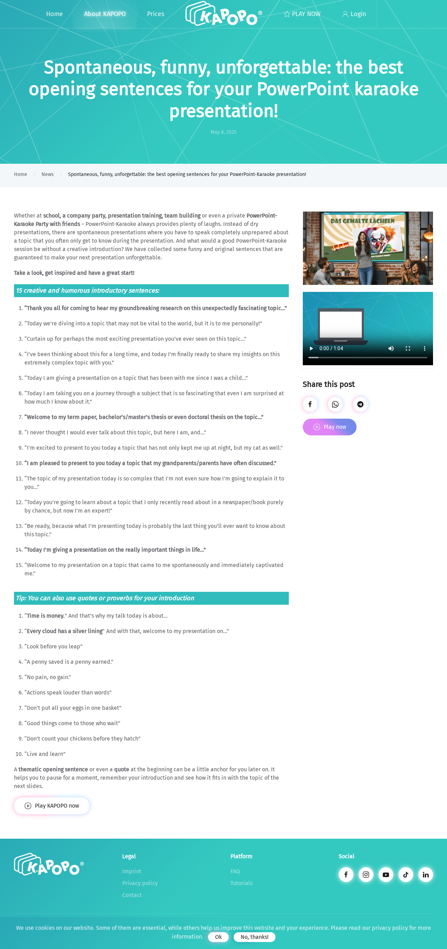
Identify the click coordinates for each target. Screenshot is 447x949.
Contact (132, 895)
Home (54, 14)
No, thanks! (255, 937)
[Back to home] (224, 14)
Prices (155, 14)
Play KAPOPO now (57, 805)
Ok (218, 937)
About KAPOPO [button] (105, 14)
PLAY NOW (306, 14)
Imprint (131, 871)
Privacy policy (140, 883)
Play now (335, 427)
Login (358, 14)
